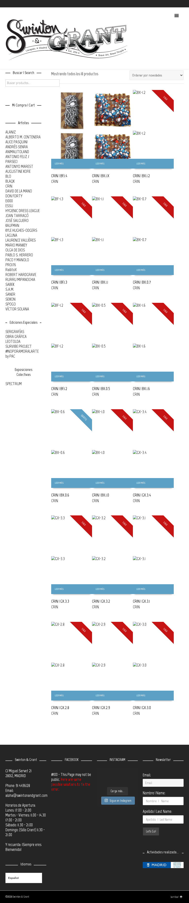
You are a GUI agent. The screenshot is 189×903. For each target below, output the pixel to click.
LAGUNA (11, 235)
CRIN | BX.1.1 (100, 282)
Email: (147, 774)
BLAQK (10, 181)
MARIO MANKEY (16, 245)
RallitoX (11, 269)
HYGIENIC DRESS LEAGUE (22, 210)
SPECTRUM (13, 383)
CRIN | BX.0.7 (142, 282)
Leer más (59, 163)
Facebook (169, 4)
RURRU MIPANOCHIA (20, 279)
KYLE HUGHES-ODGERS (21, 230)
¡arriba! (175, 897)
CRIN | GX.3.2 (101, 601)
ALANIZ (10, 132)
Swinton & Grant (21, 896)
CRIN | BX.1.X (100, 175)
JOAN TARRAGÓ (17, 215)
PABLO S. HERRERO (19, 254)
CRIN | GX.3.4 (142, 495)
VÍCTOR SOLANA (17, 308)
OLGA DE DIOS (15, 250)
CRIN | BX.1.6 (141, 388)
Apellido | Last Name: (157, 811)
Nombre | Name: (154, 792)
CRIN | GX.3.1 (141, 601)
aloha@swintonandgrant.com (26, 795)
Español (13, 877)
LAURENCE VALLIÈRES (20, 240)
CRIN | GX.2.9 (101, 707)
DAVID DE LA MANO (18, 191)
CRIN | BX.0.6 (60, 495)
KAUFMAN (12, 225)
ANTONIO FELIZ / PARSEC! (17, 159)
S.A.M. (9, 289)
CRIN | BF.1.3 (59, 282)
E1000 (9, 200)
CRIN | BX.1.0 (100, 495)
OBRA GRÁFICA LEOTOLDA (16, 339)
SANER (10, 294)
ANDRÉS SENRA (16, 146)
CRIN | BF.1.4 (59, 175)
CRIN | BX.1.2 (141, 175)
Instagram (176, 4)
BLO (8, 176)
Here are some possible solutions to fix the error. (70, 784)
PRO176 (10, 264)
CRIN (54, 181)
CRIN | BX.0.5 (101, 388)
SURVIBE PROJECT (18, 346)
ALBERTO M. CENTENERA (23, 136)
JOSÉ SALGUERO (17, 220)
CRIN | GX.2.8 (60, 707)
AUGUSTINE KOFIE (18, 171)
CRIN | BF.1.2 (59, 388)
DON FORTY (13, 195)
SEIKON (10, 299)
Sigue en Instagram (120, 800)
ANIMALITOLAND (17, 151)
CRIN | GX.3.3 (60, 601)
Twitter (162, 4)
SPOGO (10, 304)
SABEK (9, 284)
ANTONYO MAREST (19, 166)
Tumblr (183, 4)
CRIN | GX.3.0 (142, 707)
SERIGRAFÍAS (14, 331)
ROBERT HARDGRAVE (20, 274)
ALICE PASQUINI (16, 141)
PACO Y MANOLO (17, 259)
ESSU (9, 205)
